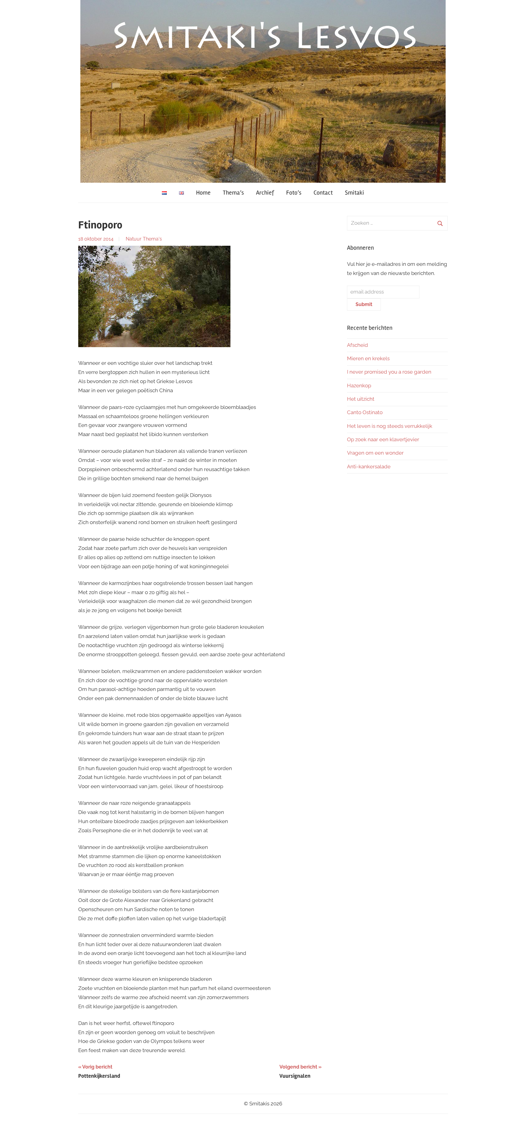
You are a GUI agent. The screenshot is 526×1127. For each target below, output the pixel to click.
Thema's (152, 239)
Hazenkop (359, 385)
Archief (265, 192)
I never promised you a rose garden (389, 372)
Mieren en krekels (368, 358)
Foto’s (293, 192)
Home (203, 192)
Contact (323, 192)
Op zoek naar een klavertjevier (383, 439)
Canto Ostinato (365, 412)
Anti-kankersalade (369, 466)
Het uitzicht (360, 399)
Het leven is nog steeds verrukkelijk (389, 426)
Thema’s (233, 192)
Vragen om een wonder (375, 453)
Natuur (134, 239)
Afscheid (357, 345)
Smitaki (354, 192)
